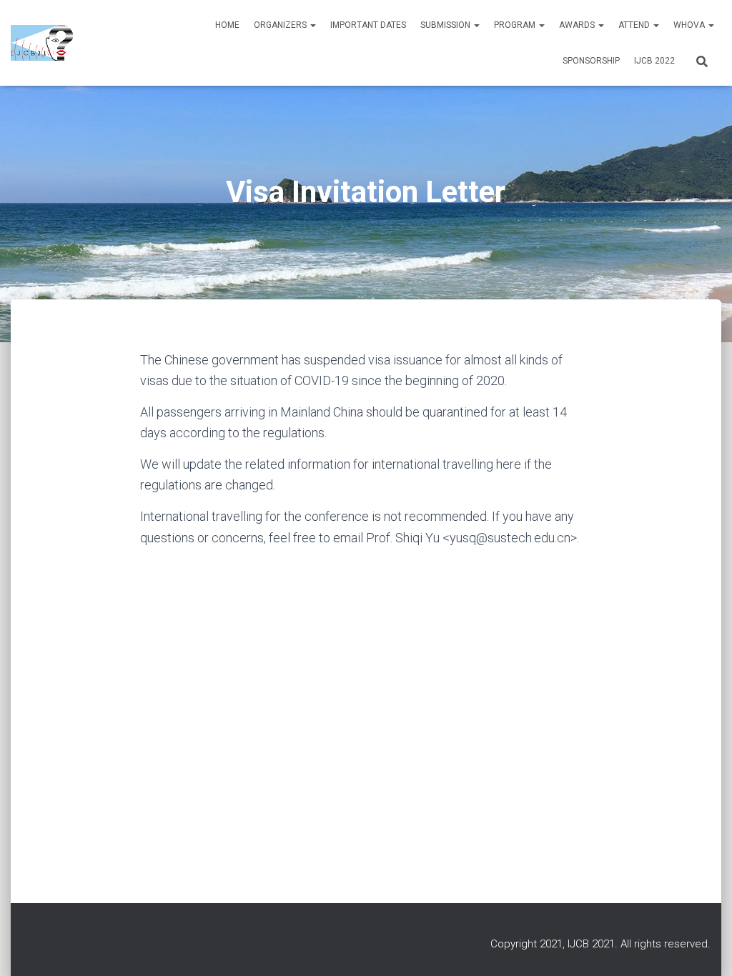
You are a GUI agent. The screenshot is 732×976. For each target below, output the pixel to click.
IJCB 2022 (654, 61)
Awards (578, 25)
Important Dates (368, 25)
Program (516, 25)
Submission (446, 25)
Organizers (281, 25)
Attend (635, 25)
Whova (690, 25)
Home (227, 25)
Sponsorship (591, 61)
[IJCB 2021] (42, 43)
